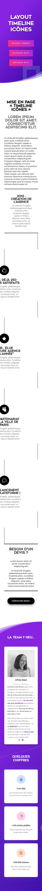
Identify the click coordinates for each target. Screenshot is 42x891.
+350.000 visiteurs (21, 862)
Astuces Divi (21, 53)
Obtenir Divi (21, 62)
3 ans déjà (21, 788)
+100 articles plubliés (21, 825)
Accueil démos (21, 43)
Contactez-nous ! (21, 601)
